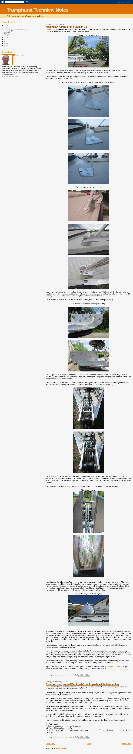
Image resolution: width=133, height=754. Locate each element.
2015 (6, 35)
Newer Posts (50, 744)
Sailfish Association (115, 667)
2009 (6, 43)
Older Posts (126, 744)
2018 (6, 25)
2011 (6, 41)
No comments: (70, 675)
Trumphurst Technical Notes (37, 10)
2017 (6, 33)
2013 (6, 37)
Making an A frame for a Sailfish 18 (66, 26)
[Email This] (79, 675)
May (7, 27)
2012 (6, 39)
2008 (6, 45)
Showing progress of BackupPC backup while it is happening (82, 684)
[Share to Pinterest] (89, 675)
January (8, 31)
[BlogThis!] (81, 675)
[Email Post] (76, 675)
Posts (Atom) (61, 748)
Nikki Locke (20, 55)
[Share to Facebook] (86, 675)
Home (89, 744)
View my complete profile (10, 77)
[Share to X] (84, 675)
